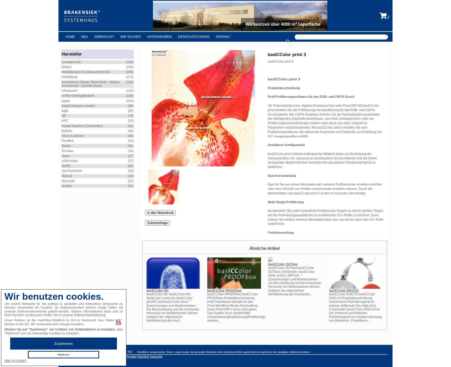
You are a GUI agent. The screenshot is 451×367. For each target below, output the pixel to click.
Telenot (67, 176)
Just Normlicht (72, 171)
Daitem (67, 131)
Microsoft (68, 181)
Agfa (65, 111)
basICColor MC (157, 290)
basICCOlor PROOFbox (224, 290)
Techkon (68, 151)
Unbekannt (69, 91)
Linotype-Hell (71, 62)
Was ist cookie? (15, 361)
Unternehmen (159, 37)
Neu (84, 37)
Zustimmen (63, 343)
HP (64, 116)
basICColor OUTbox (283, 264)
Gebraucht (104, 37)
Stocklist (143, 356)
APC (65, 121)
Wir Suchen (130, 37)
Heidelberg (70, 77)
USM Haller (70, 161)
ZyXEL (66, 166)
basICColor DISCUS (344, 290)
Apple (66, 101)
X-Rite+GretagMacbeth (78, 96)
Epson (66, 146)
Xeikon (67, 67)
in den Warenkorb (160, 213)
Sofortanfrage (157, 223)
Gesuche (156, 356)
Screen (67, 186)
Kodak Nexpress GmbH (78, 106)
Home (70, 37)
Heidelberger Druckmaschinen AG (86, 72)
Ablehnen (63, 354)
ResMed (68, 141)
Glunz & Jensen (73, 136)
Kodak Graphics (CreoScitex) (82, 126)
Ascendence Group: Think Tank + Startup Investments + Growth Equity (91, 84)
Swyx (65, 156)
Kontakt (223, 37)
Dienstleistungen (194, 37)
